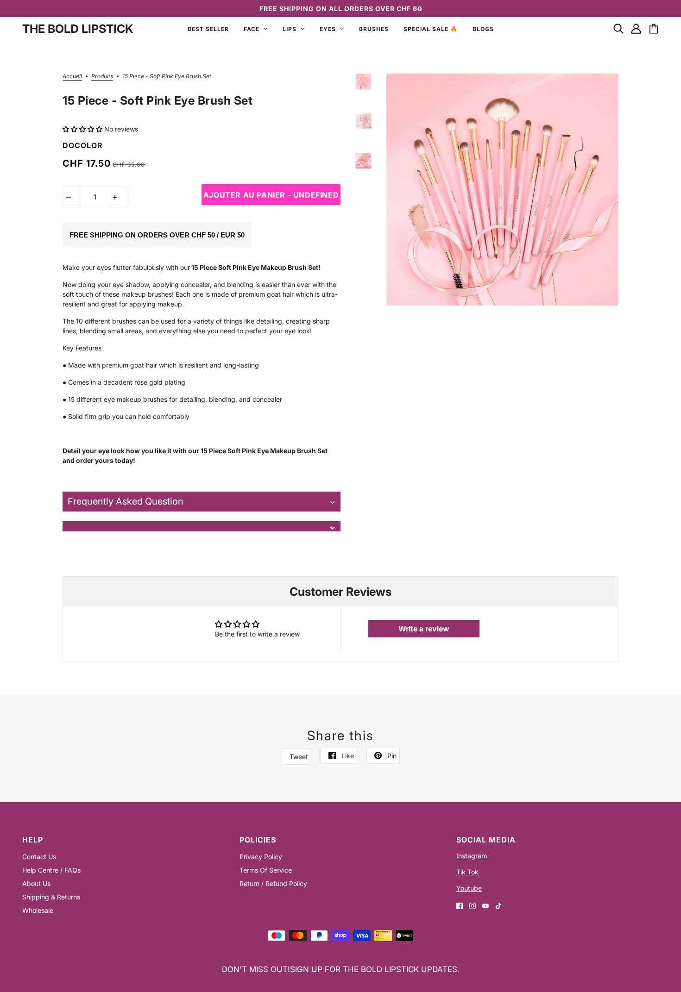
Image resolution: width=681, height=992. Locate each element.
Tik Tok (467, 872)
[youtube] (485, 905)
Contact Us (39, 857)
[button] (83, 129)
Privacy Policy (261, 857)
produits (102, 77)
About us (36, 883)
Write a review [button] (423, 628)
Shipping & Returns (51, 897)
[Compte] (636, 29)
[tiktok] (498, 905)
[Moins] (72, 197)
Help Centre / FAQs (51, 870)
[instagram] (472, 905)
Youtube (469, 888)
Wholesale (37, 910)
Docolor (83, 145)
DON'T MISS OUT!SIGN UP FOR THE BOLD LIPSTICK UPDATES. (341, 969)
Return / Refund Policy (273, 883)
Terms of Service (266, 870)
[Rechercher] (618, 29)
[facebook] (460, 905)
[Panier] (654, 29)
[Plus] (118, 197)
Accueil (72, 77)
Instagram (471, 856)
